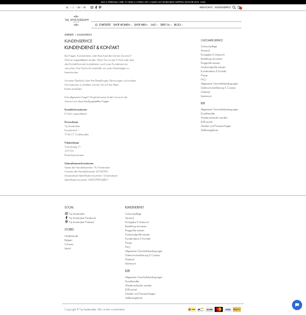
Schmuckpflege (209, 46)
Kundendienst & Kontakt (213, 71)
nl (67, 7)
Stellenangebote (209, 129)
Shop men (140, 24)
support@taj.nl (80, 59)
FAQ (203, 79)
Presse (204, 75)
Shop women (121, 24)
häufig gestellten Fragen (96, 101)
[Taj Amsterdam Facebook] (96, 7)
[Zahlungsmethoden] (192, 309)
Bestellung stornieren (211, 58)
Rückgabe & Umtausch (213, 54)
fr (84, 7)
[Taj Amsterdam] (92, 7)
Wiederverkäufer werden (214, 117)
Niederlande (71, 235)
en (79, 7)
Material (205, 91)
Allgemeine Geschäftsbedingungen (219, 83)
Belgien (68, 239)
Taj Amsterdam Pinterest (81, 221)
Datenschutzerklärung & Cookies (218, 87)
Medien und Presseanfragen (216, 125)
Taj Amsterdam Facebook (82, 217)
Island (68, 248)
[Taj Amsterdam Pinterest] (100, 7)
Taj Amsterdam (76, 213)
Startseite (69, 35)
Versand (205, 50)
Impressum (206, 95)
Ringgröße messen (210, 62)
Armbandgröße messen (213, 66)
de (73, 7)
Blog (177, 24)
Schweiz (69, 244)
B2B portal (206, 121)
